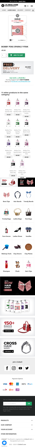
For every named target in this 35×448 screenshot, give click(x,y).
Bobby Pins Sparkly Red (8, 110)
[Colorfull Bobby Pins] (17, 306)
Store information (8, 434)
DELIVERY (20, 10)
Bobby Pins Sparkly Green (17, 131)
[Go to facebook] (4, 443)
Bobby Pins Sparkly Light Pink (22, 172)
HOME (4, 10)
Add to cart (16, 55)
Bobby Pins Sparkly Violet (17, 110)
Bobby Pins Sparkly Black (17, 151)
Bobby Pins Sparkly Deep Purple (26, 111)
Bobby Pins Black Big (13, 171)
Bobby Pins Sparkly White (8, 131)
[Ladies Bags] (17, 327)
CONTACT (28, 10)
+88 (24, 80)
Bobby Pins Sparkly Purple (8, 152)
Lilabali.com (22, 444)
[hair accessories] (8, 182)
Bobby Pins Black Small (26, 131)
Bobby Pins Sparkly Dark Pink (26, 152)
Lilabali (3, 439)
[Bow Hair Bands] (17, 286)
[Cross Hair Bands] (17, 347)
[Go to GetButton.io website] (4, 446)
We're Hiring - (17, 1)
